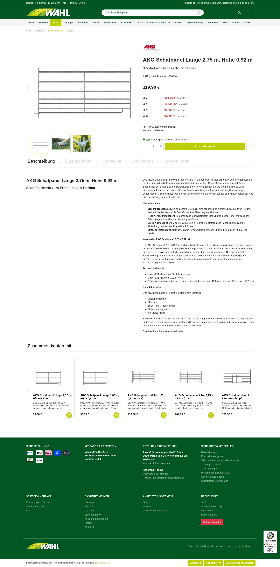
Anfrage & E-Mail (35, 506)
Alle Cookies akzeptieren (240, 563)
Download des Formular (155, 474)
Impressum (207, 510)
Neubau (89, 506)
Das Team (90, 510)
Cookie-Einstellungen (212, 477)
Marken (147, 506)
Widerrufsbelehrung (211, 506)
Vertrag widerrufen (212, 522)
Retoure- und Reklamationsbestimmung (163, 478)
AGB (203, 502)
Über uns (89, 502)
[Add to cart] (69, 415)
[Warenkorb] (253, 12)
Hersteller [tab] (112, 161)
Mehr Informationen (103, 563)
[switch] (270, 550)
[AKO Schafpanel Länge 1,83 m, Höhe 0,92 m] (95, 376)
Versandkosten (245, 546)
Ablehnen (195, 563)
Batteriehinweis (209, 452)
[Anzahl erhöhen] (161, 146)
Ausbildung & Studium (96, 519)
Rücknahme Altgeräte (212, 456)
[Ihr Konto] (239, 12)
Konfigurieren (213, 563)
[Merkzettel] (248, 12)
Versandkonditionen (153, 130)
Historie (89, 523)
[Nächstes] (135, 88)
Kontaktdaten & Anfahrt (38, 502)
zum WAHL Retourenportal (156, 463)
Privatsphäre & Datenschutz (215, 472)
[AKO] (151, 49)
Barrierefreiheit (209, 514)
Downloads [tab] (143, 161)
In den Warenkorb (205, 146)
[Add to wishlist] (250, 146)
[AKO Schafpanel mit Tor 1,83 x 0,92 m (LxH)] (142, 376)
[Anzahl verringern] (146, 146)
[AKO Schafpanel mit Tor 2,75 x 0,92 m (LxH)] (189, 376)
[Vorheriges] (28, 88)
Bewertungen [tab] (176, 161)
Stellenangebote (93, 514)
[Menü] (275, 532)
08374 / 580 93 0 (51, 3)
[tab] (41, 161)
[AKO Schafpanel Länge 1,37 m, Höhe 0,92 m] (47, 376)
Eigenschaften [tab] (79, 161)
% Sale (146, 502)
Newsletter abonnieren (154, 510)
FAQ (28, 510)
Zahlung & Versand (211, 464)
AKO (145, 76)
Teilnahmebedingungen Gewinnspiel (220, 460)
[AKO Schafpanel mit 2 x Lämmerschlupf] (236, 376)
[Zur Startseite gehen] (48, 12)
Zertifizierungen (209, 468)
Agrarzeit (89, 527)
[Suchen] (200, 12)
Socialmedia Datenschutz (214, 481)
